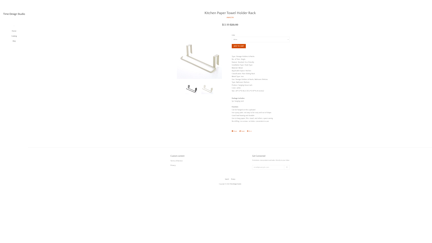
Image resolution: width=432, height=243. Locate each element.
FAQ (14, 41)
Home (14, 31)
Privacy (233, 179)
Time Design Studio (235, 184)
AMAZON (230, 17)
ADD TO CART (239, 46)
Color (233, 35)
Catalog (14, 36)
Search (227, 179)
